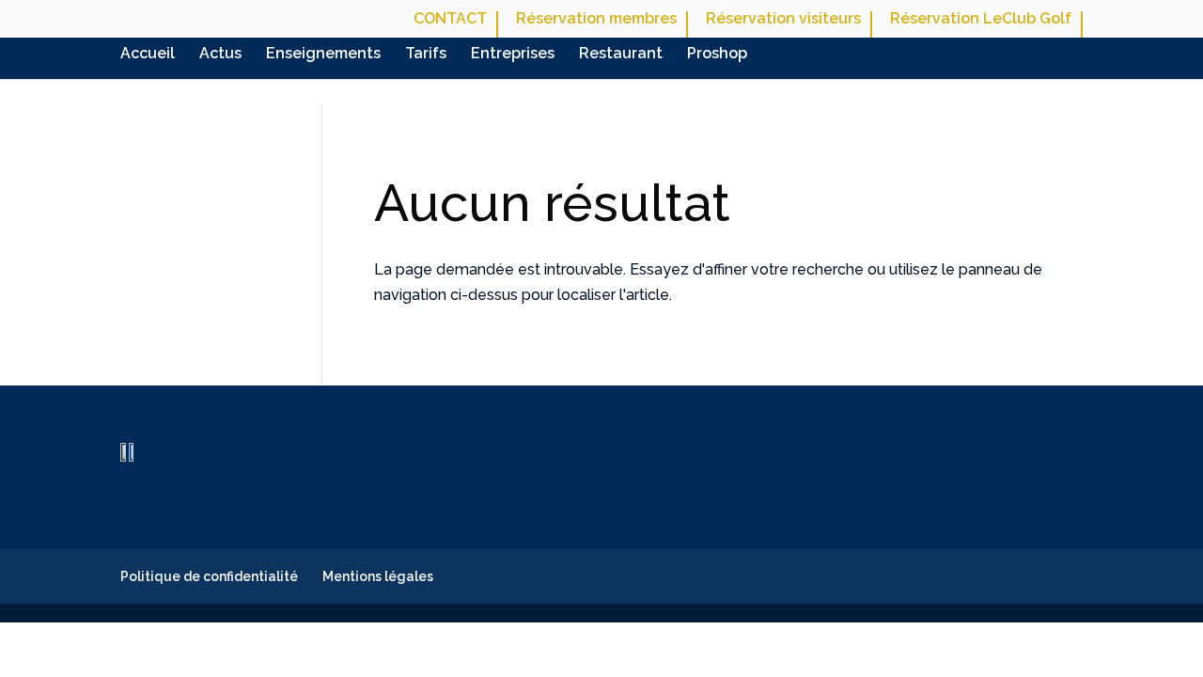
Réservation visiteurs (783, 19)
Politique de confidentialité (209, 576)
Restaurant (621, 54)
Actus (220, 54)
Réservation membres (596, 19)
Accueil (147, 54)
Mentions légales (377, 576)
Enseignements (323, 54)
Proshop (717, 54)
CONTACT (450, 19)
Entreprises (513, 54)
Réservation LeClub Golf (980, 19)
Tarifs (425, 54)
